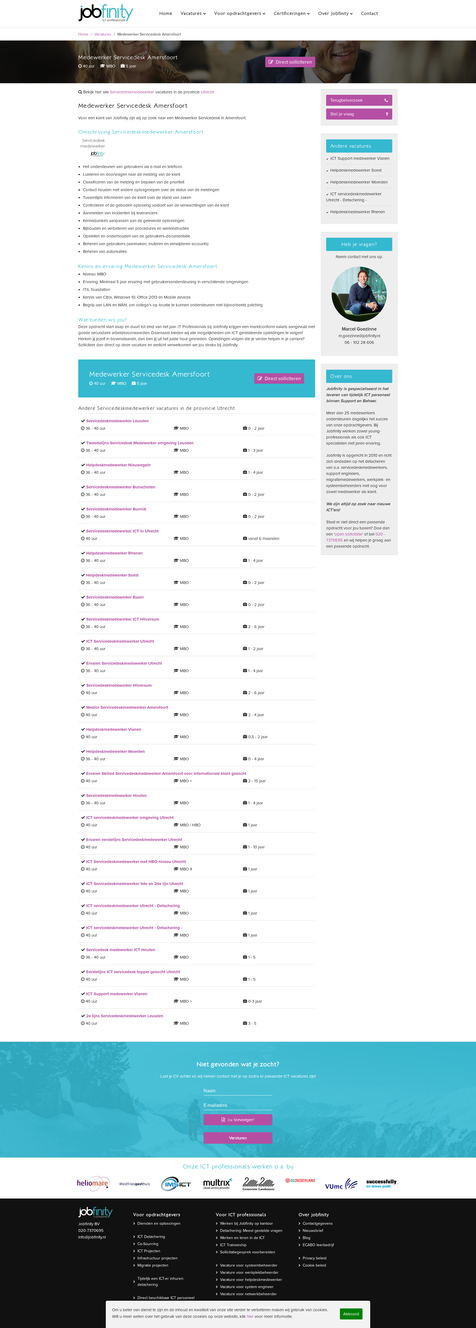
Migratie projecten (152, 1265)
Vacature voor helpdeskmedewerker (251, 1279)
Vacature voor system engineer (247, 1286)
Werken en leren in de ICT (242, 1237)
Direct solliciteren (293, 62)
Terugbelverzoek (346, 100)
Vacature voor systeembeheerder (248, 1265)
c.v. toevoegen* (241, 1119)
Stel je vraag (342, 114)
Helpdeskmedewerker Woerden (358, 182)
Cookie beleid (314, 1265)
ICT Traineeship (233, 1245)
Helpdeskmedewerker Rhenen (357, 211)
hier (250, 1316)
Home (83, 34)
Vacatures (102, 34)
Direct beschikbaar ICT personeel (165, 1297)
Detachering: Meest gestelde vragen (251, 1230)
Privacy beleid (314, 1258)
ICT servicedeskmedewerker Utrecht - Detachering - (354, 196)
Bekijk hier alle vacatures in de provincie (148, 92)
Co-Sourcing (147, 1244)
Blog (306, 1237)
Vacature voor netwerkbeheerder (248, 1294)
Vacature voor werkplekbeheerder (249, 1272)
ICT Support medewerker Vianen (359, 158)
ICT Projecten (148, 1251)
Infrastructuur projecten (157, 1258)
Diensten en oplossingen (158, 1223)
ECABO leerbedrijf (318, 1245)
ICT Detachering (151, 1236)
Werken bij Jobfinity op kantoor (246, 1223)
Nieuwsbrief (313, 1230)
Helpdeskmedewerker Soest (355, 170)
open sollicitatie (348, 534)
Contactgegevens (318, 1223)
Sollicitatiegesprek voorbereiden (247, 1252)
